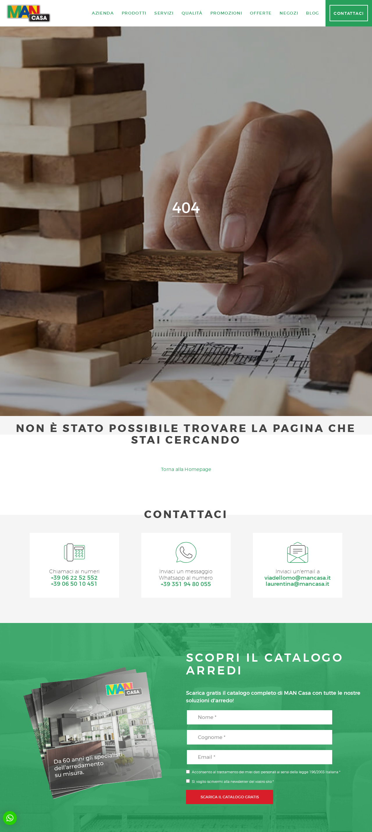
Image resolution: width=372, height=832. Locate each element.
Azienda (103, 13)
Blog (312, 13)
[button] (10, 818)
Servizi (164, 13)
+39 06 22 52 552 (74, 578)
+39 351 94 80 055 (186, 584)
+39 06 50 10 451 (74, 584)
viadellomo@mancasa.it (297, 578)
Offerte (261, 13)
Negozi (289, 13)
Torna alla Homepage (186, 469)
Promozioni (226, 13)
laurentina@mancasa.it (297, 584)
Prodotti (134, 13)
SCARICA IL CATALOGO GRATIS (230, 796)
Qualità (192, 13)
